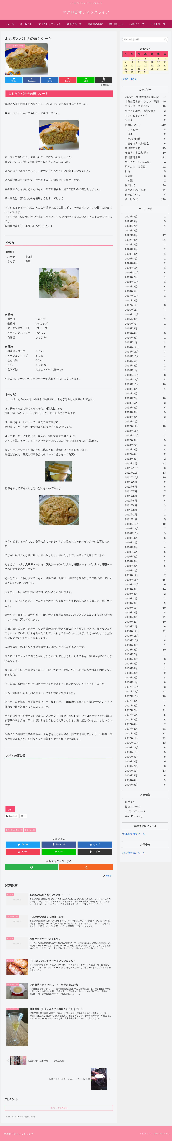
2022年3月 (145, 240)
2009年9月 (145, 589)
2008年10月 (145, 640)
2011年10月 (145, 477)
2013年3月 (145, 412)
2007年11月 (145, 691)
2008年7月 (145, 654)
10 (145, 62)
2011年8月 (145, 486)
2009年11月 (145, 579)
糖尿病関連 (147, 138)
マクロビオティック (15, 830)
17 (145, 65)
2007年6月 (145, 714)
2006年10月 (145, 752)
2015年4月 (145, 333)
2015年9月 (145, 319)
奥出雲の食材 (145, 148)
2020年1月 (145, 267)
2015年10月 (145, 314)
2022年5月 (145, 230)
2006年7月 (145, 766)
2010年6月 (145, 547)
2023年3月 (145, 221)
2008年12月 (145, 631)
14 (125, 65)
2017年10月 (145, 295)
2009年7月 (145, 598)
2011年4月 (145, 505)
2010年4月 (145, 556)
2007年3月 (145, 728)
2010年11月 (145, 528)
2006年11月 (145, 747)
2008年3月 (145, 673)
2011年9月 (145, 482)
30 (139, 72)
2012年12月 (145, 426)
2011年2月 (145, 514)
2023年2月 (145, 226)
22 (132, 69)
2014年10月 (145, 356)
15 (132, 65)
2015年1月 (145, 342)
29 (132, 72)
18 (152, 65)
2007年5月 (145, 719)
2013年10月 (145, 384)
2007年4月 (145, 724)
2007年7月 (145, 710)
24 (145, 69)
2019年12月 (145, 272)
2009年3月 (145, 617)
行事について (145, 194)
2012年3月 (145, 458)
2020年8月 (145, 253)
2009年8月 (145, 593)
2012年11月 (145, 430)
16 (139, 65)
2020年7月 (145, 258)
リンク (145, 120)
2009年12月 (145, 575)
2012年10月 (145, 435)
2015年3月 (145, 337)
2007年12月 (145, 687)
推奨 (145, 171)
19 (158, 65)
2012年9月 (145, 440)
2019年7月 (145, 277)
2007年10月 (145, 696)
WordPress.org (133, 816)
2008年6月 (145, 659)
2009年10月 (145, 584)
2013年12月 (145, 375)
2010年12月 (145, 524)
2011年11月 (145, 472)
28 (125, 72)
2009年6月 (145, 603)
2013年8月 (145, 393)
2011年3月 (145, 510)
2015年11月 (145, 309)
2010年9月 (145, 538)
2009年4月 (145, 612)
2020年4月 (145, 263)
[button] (165, 39)
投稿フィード (132, 806)
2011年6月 (145, 496)
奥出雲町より (145, 157)
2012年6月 (145, 449)
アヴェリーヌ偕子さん (145, 106)
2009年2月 (145, 621)
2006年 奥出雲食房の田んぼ (145, 96)
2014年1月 (145, 370)
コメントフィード (135, 811)
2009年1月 (145, 626)
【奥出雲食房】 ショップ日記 (145, 101)
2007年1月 (145, 738)
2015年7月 (145, 323)
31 (145, 72)
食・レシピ (31, 830)
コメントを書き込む (58, 1108)
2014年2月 (145, 365)
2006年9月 (145, 756)
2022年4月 (145, 235)
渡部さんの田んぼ (145, 190)
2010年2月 (145, 565)
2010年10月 (145, 533)
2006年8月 (145, 761)
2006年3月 (145, 784)
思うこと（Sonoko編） (145, 162)
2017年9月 (145, 300)
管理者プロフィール (133, 834)
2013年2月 (145, 416)
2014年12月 (145, 347)
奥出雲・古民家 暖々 (145, 152)
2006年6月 (145, 770)
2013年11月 (145, 379)
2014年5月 (145, 361)
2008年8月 (145, 649)
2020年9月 (145, 249)
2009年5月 (145, 607)
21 (125, 69)
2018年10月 (145, 281)
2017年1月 (145, 305)
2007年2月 (145, 733)
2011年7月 (145, 491)
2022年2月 (145, 244)
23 (139, 69)
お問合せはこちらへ (133, 852)
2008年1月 (145, 682)
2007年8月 (145, 705)
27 (165, 69)
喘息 (147, 134)
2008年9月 (145, 645)
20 (165, 65)
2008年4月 (145, 668)
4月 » (133, 78)
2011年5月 (145, 500)
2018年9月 (145, 286)
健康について (145, 124)
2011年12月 (145, 468)
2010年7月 (145, 542)
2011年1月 (145, 519)
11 (152, 62)
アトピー (147, 129)
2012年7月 (145, 444)
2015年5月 (145, 328)
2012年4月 (145, 454)
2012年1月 (145, 463)
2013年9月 (145, 389)
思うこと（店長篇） (145, 166)
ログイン (130, 802)
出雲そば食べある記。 (145, 143)
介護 (147, 180)
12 (158, 62)
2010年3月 (145, 561)
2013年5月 (145, 402)
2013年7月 (145, 398)
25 (152, 69)
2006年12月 (145, 742)
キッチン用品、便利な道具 (145, 110)
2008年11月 (145, 635)
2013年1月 (145, 421)
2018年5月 (145, 291)
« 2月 (125, 78)
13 (165, 62)
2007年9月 (145, 701)
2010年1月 (145, 570)
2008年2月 (145, 677)
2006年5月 (145, 775)
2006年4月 (145, 780)
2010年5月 (145, 551)
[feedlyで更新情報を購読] (31, 867)
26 (158, 69)
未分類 (145, 176)
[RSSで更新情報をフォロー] (86, 867)
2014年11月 (145, 351)
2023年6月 (145, 216)
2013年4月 (145, 407)
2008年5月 (145, 663)
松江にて (145, 185)
